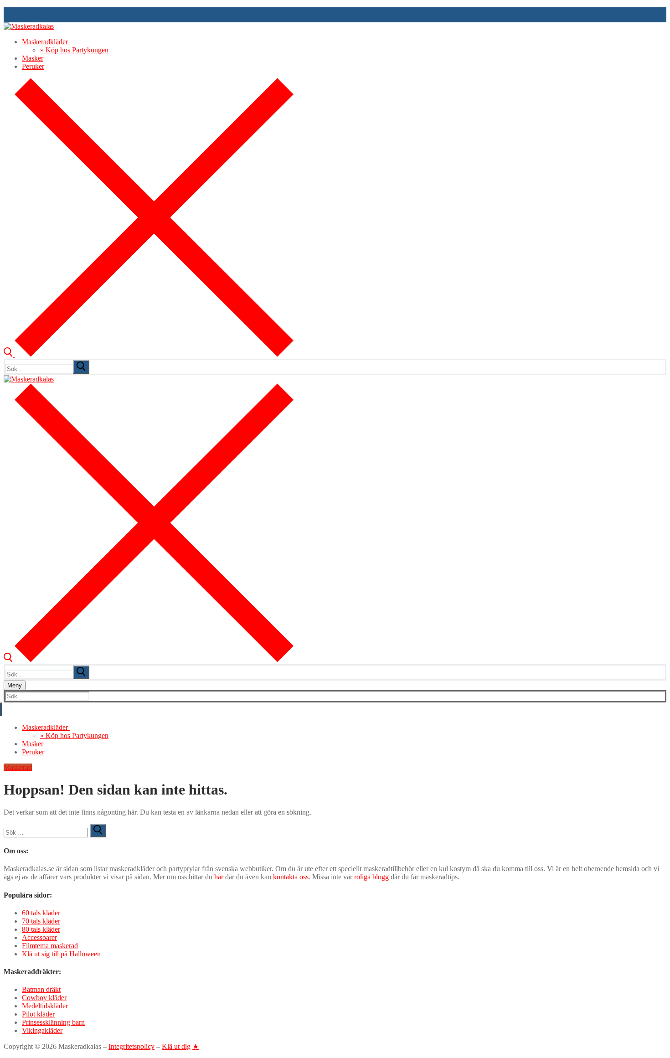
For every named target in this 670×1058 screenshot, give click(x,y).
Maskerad (18, 767)
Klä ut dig (176, 1046)
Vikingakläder (42, 1030)
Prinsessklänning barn (53, 1022)
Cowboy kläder (44, 997)
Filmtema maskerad (50, 946)
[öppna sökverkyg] (149, 354)
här (218, 877)
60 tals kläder (41, 913)
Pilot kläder (38, 1014)
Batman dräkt (41, 989)
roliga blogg (371, 877)
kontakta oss (291, 877)
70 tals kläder (41, 921)
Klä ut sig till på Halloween (61, 954)
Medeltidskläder (45, 1006)
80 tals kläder (41, 929)
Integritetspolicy (131, 1046)
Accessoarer (39, 937)
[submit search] (81, 367)
